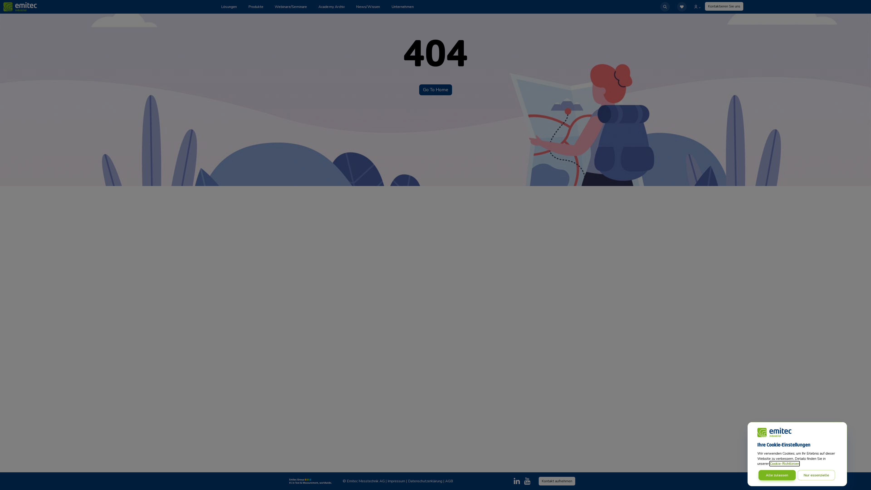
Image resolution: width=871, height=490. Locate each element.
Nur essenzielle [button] (816, 475)
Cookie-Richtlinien (784, 463)
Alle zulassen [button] (777, 475)
